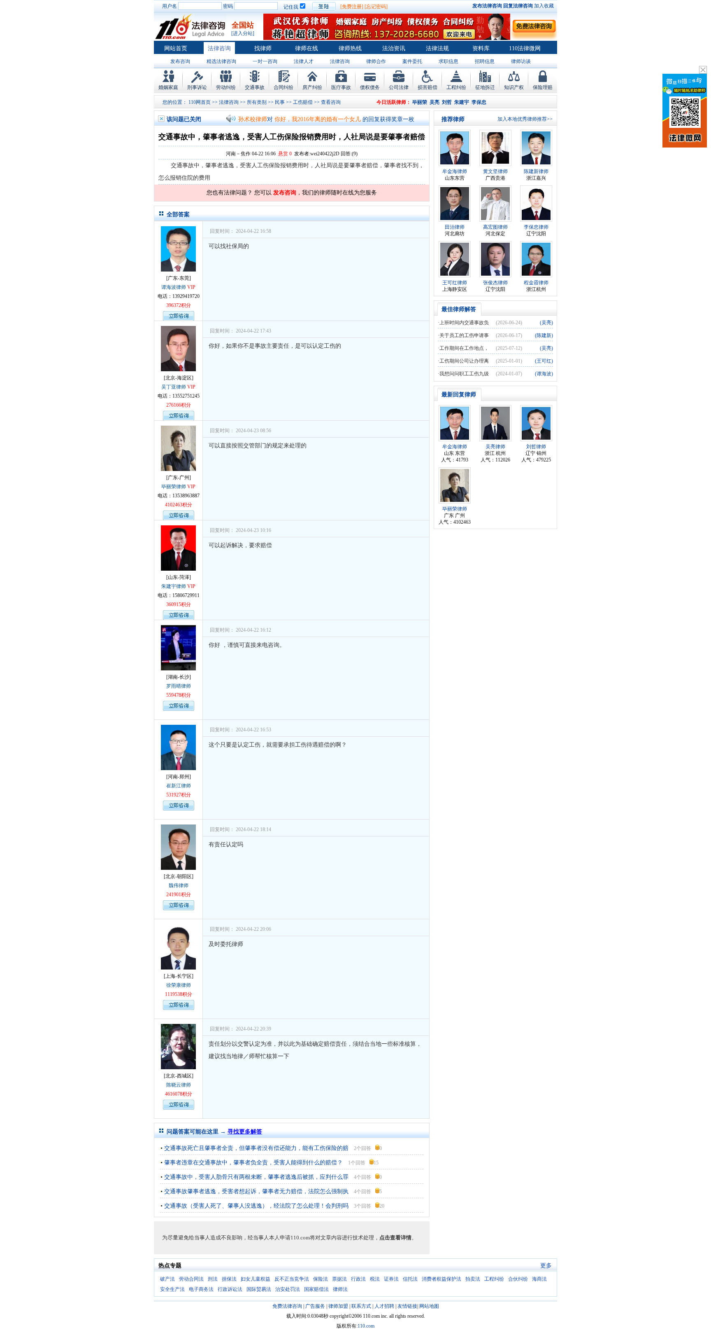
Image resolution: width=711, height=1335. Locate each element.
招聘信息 (485, 61)
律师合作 (376, 61)
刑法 (213, 1279)
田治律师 (455, 227)
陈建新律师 (536, 171)
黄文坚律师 (495, 171)
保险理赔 (543, 87)
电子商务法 (201, 1289)
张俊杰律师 (495, 283)
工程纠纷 (456, 87)
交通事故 (255, 87)
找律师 (263, 48)
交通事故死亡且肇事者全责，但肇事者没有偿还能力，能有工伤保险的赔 (256, 1148)
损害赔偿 (427, 87)
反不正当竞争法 (291, 1279)
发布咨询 (180, 61)
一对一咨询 (265, 61)
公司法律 (399, 87)
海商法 (539, 1279)
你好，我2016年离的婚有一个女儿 (317, 119)
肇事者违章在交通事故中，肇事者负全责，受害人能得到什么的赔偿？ (253, 1162)
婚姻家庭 (168, 87)
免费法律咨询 (287, 1306)
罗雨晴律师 (178, 686)
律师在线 (306, 48)
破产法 (167, 1279)
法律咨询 (219, 48)
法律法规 (437, 48)
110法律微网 (525, 48)
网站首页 (175, 48)
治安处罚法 (287, 1289)
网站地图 (429, 1306)
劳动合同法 (191, 1279)
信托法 (410, 1279)
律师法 (340, 1289)
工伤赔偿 (303, 102)
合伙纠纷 (518, 1279)
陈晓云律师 (178, 1085)
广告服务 (315, 1306)
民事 (280, 102)
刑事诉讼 (197, 87)
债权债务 (370, 87)
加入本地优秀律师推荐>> (525, 119)
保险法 (320, 1279)
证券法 (391, 1279)
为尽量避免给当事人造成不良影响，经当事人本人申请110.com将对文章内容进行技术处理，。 (289, 1237)
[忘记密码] (376, 6)
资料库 (481, 48)
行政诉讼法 (230, 1289)
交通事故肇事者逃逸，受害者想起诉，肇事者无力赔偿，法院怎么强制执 (256, 1191)
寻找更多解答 (245, 1132)
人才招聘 (384, 1306)
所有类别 (257, 102)
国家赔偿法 (316, 1289)
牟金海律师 (454, 171)
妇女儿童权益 (255, 1279)
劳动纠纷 (226, 87)
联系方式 (361, 1306)
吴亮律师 (495, 447)
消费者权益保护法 (441, 1279)
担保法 (229, 1279)
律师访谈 (521, 61)
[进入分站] (242, 33)
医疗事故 (341, 87)
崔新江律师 (178, 786)
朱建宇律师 (173, 586)
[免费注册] (351, 6)
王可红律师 (454, 283)
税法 (375, 1279)
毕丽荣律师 (173, 487)
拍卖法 (472, 1279)
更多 (546, 1265)
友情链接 (407, 1306)
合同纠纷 (283, 87)
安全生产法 (172, 1289)
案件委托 (412, 61)
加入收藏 (544, 6)
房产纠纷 (312, 87)
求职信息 (448, 61)
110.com (366, 1326)
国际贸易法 (258, 1289)
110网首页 (199, 102)
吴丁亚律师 (173, 387)
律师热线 (350, 48)
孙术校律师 (252, 119)
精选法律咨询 (221, 61)
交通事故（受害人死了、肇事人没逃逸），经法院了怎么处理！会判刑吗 (256, 1206)
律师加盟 (338, 1306)
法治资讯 (393, 48)
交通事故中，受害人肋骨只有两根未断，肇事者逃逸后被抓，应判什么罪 (256, 1177)
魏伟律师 (178, 885)
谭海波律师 (173, 287)
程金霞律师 (536, 283)
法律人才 (304, 61)
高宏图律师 (495, 227)
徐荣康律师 (178, 985)
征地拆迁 (485, 87)
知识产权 (514, 87)
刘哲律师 (536, 447)
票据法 (339, 1279)
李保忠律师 (536, 227)
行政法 (358, 1279)
